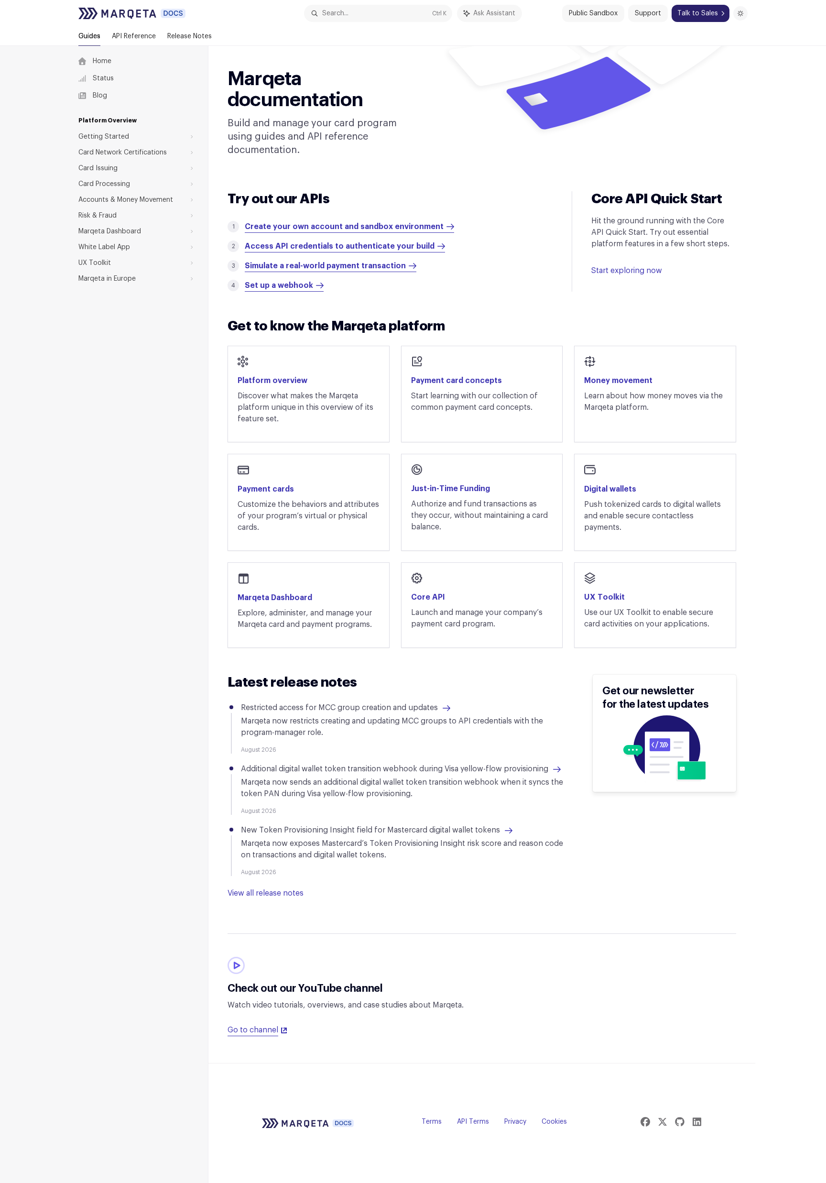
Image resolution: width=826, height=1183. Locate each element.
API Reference (134, 36)
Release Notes (189, 36)
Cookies (554, 1121)
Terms (432, 1121)
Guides (89, 36)
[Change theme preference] (740, 13)
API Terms (473, 1121)
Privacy (515, 1121)
